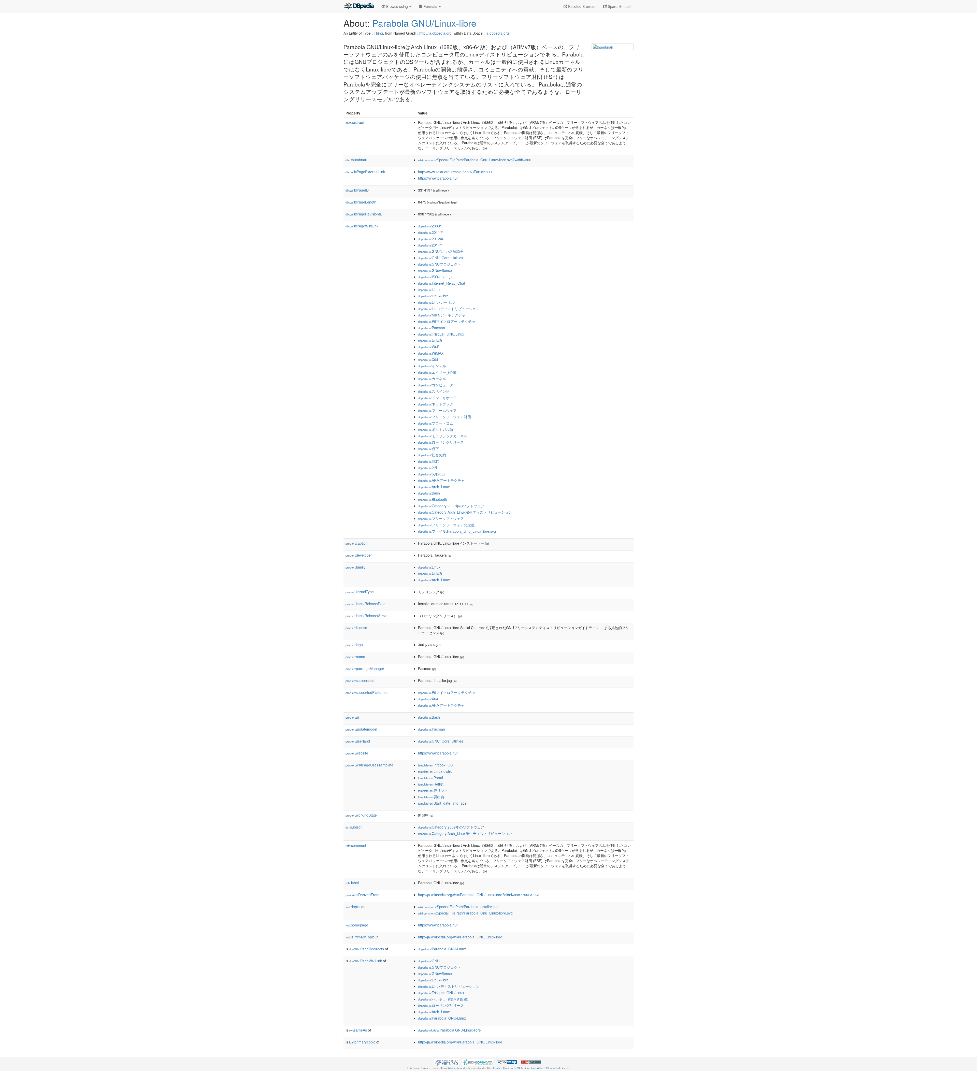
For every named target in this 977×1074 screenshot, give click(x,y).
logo (354, 644)
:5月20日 (431, 473)
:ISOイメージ (435, 276)
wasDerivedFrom (362, 894)
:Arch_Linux (434, 486)
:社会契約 (432, 454)
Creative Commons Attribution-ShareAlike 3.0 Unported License (531, 1068)
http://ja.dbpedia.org (435, 33)
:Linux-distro (435, 771)
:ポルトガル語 (435, 429)
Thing (378, 33)
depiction (355, 906)
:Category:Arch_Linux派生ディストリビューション (465, 512)
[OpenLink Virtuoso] (446, 1062)
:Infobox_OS (435, 764)
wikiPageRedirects (366, 948)
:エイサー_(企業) (438, 372)
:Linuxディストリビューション (449, 308)
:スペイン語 (434, 391)
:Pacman (431, 327)
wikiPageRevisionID (364, 213)
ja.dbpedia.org (497, 33)
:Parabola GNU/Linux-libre (449, 1030)
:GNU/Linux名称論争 (441, 251)
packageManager (365, 668)
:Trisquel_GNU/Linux (441, 334)
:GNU (429, 960)
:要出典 (431, 796)
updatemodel (361, 729)
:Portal (430, 777)
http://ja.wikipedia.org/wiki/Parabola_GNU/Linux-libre (460, 936)
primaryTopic (362, 1041)
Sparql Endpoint (620, 6)
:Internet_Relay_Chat (441, 283)
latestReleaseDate (365, 603)
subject (354, 827)
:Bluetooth (432, 499)
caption (357, 543)
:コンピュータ (435, 384)
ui (352, 717)
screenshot (360, 680)
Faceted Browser (581, 6)
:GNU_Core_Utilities (440, 257)
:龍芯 (428, 461)
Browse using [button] (397, 6)
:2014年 (430, 245)
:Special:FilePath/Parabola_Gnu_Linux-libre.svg (465, 913)
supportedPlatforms (366, 692)
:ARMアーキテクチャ (441, 480)
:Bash (429, 493)
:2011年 (430, 232)
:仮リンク (433, 790)
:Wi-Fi (429, 346)
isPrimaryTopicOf (362, 936)
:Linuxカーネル (436, 302)
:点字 (428, 448)
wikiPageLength (361, 202)
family (355, 567)
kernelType (360, 591)
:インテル (432, 365)
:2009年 (430, 225)
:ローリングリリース (441, 442)
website (357, 753)
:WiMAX (430, 353)
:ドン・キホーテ (437, 397)
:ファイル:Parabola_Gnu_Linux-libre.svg (457, 531)
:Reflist (430, 784)
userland (358, 741)
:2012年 (430, 238)
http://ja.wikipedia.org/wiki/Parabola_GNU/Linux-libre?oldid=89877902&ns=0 (479, 894)
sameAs (358, 1030)
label (352, 882)
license (356, 627)
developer (359, 555)
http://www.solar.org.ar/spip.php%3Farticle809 (455, 171)
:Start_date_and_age (442, 803)
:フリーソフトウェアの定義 (446, 524)
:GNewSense (435, 270)
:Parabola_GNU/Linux (442, 948)
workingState (361, 815)
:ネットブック (435, 404)
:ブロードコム (435, 423)
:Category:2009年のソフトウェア (451, 505)
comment (356, 845)
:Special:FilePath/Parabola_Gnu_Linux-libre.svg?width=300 (474, 159)
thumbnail (356, 159)
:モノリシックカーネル (442, 435)
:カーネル (432, 378)
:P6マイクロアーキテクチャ (446, 321)
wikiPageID (357, 190)
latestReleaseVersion (368, 615)
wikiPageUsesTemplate (369, 764)
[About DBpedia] (359, 6)
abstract (355, 122)
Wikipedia (453, 1068)
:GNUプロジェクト (439, 264)
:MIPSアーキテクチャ (441, 314)
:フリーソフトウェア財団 (444, 416)
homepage (357, 924)
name (355, 656)
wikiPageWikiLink (362, 225)
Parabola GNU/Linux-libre (424, 22)
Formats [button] (430, 6)
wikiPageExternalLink (365, 171)
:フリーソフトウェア (441, 518)
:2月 (427, 467)
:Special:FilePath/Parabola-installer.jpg (458, 906)
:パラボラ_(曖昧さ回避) (443, 999)
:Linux (429, 289)
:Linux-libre (433, 295)
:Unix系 (430, 340)
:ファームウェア (437, 410)
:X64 (428, 359)
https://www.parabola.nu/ (438, 178)
